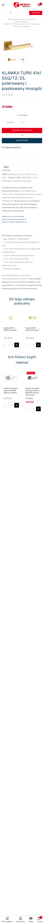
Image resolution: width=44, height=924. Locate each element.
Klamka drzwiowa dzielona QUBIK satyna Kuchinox (11, 390)
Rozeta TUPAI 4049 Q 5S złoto (10, 329)
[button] (5, 47)
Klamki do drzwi (27, 19)
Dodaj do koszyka (23, 130)
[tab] (6, 167)
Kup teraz (23, 140)
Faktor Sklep (13, 19)
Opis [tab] (6, 167)
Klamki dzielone (21, 22)
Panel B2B (36, 13)
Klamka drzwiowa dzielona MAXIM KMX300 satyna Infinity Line (32, 391)
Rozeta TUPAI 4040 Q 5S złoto (31, 329)
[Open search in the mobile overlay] (11, 13)
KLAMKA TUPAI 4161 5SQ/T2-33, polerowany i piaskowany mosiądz (22, 25)
